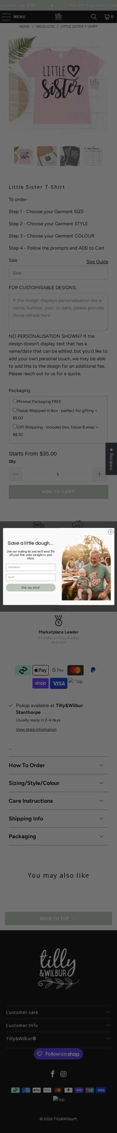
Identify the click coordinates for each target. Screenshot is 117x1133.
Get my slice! (31, 587)
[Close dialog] (110, 531)
